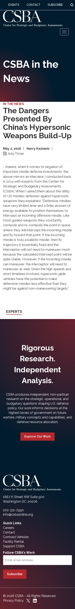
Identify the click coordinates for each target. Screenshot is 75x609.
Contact (9, 532)
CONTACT (33, 4)
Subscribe (14, 574)
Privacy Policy (13, 600)
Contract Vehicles (16, 537)
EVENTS (13, 4)
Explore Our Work (37, 436)
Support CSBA (13, 546)
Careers (8, 528)
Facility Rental (13, 541)
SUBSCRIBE (55, 4)
